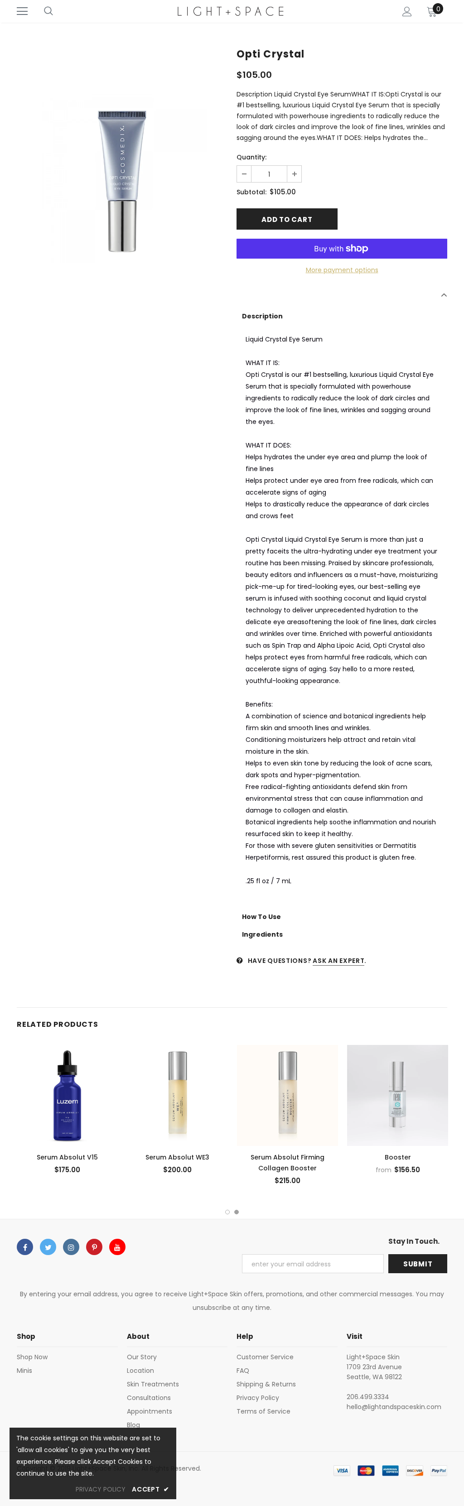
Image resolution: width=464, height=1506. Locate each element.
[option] (122, 178)
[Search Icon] (48, 11)
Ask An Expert (338, 960)
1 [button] (227, 1212)
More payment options (342, 269)
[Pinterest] (94, 1247)
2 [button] (236, 1212)
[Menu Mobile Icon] (22, 11)
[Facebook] (25, 1247)
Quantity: (251, 157)
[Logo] (231, 11)
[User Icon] (407, 11)
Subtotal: (251, 192)
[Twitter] (48, 1247)
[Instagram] (71, 1247)
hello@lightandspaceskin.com (394, 1406)
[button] (342, 316)
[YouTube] (117, 1247)
